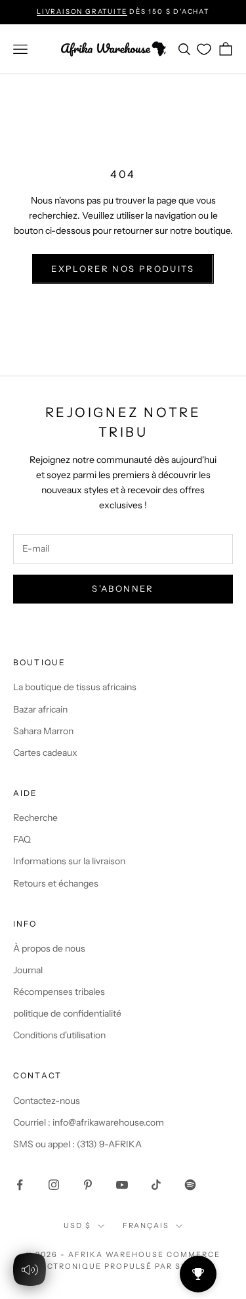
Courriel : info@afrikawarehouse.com (88, 1122)
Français (146, 1225)
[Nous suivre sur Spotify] (190, 1184)
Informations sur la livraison (69, 861)
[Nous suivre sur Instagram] (53, 1184)
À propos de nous (49, 948)
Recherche (35, 818)
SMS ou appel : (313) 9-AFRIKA (77, 1144)
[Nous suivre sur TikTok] (156, 1184)
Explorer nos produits (122, 268)
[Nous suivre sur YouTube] (122, 1184)
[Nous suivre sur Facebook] (19, 1184)
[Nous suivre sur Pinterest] (87, 1184)
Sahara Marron (43, 731)
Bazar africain (40, 709)
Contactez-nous (46, 1101)
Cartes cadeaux (45, 753)
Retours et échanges (55, 883)
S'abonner (123, 588)
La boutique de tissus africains (74, 687)
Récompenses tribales (59, 992)
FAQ (22, 839)
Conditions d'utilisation (59, 1035)
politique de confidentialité (67, 1013)
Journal (28, 970)
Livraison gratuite (82, 11)
